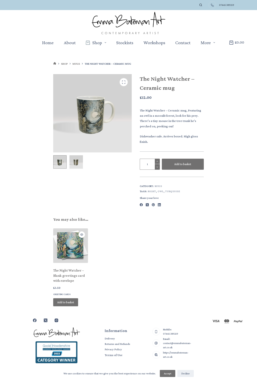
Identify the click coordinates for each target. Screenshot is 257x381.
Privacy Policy (113, 349)
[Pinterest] (153, 204)
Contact (183, 42)
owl (161, 191)
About (70, 42)
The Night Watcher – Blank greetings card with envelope (69, 276)
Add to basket (182, 164)
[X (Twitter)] (147, 204)
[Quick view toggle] (82, 234)
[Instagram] (56, 320)
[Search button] (201, 5)
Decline (185, 373)
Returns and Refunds (117, 343)
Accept (167, 373)
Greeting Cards (62, 294)
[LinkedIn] (159, 204)
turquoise (172, 191)
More (206, 42)
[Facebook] (141, 204)
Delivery (110, 338)
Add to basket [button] (65, 302)
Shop (97, 42)
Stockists (124, 42)
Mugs (158, 186)
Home (48, 42)
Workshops (154, 42)
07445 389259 (170, 333)
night (152, 191)
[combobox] (190, 5)
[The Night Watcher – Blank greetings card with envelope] (70, 245)
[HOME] (54, 63)
